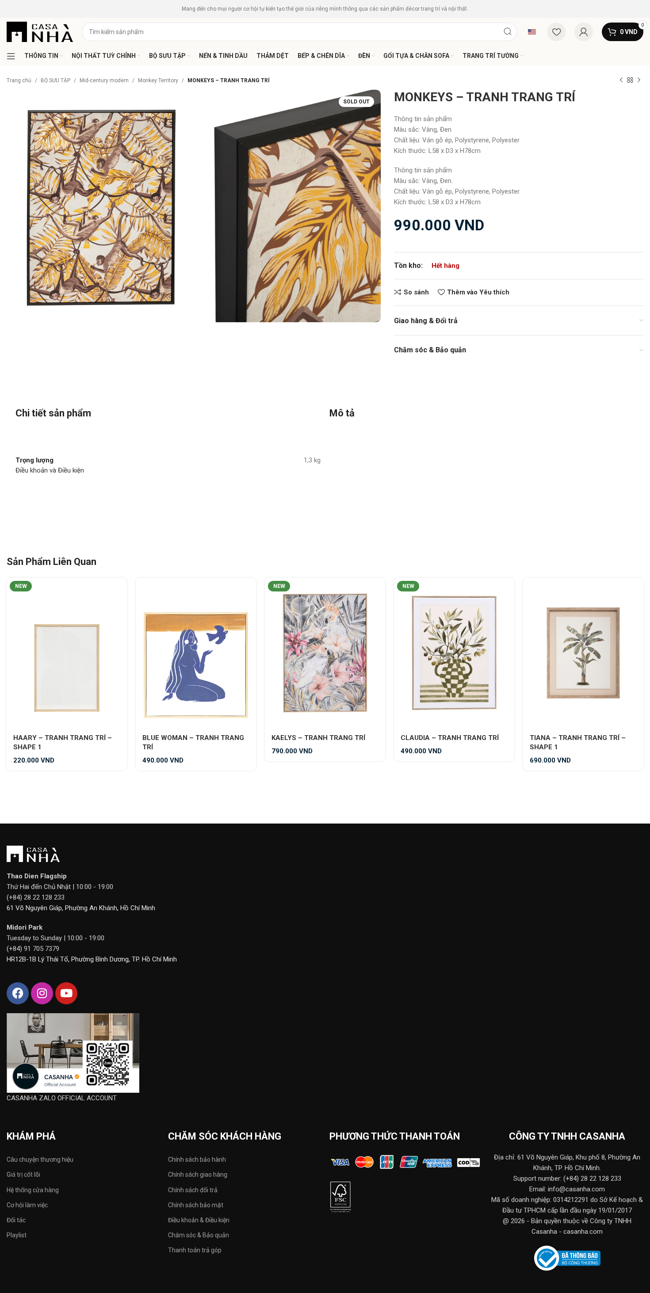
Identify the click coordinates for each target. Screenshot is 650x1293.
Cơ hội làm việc (27, 1205)
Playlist (17, 1235)
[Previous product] (621, 80)
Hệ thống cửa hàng (33, 1190)
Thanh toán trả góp (195, 1250)
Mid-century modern (104, 80)
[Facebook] (18, 993)
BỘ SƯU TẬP (55, 80)
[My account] (583, 32)
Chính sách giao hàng (197, 1174)
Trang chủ (19, 80)
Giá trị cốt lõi (23, 1174)
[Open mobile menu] (11, 56)
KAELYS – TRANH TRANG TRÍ (318, 738)
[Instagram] (42, 993)
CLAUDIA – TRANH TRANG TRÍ (450, 738)
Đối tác (16, 1220)
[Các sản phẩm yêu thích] (556, 32)
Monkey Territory (158, 80)
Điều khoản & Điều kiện (198, 1220)
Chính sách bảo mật (195, 1205)
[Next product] (639, 80)
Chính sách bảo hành (197, 1159)
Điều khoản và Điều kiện (49, 470)
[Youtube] (66, 993)
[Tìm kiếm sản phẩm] (507, 32)
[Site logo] (40, 31)
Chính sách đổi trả (193, 1190)
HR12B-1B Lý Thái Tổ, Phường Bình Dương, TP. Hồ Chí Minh (92, 959)
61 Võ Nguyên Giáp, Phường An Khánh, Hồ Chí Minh (81, 908)
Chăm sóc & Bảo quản (198, 1235)
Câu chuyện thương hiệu (40, 1159)
